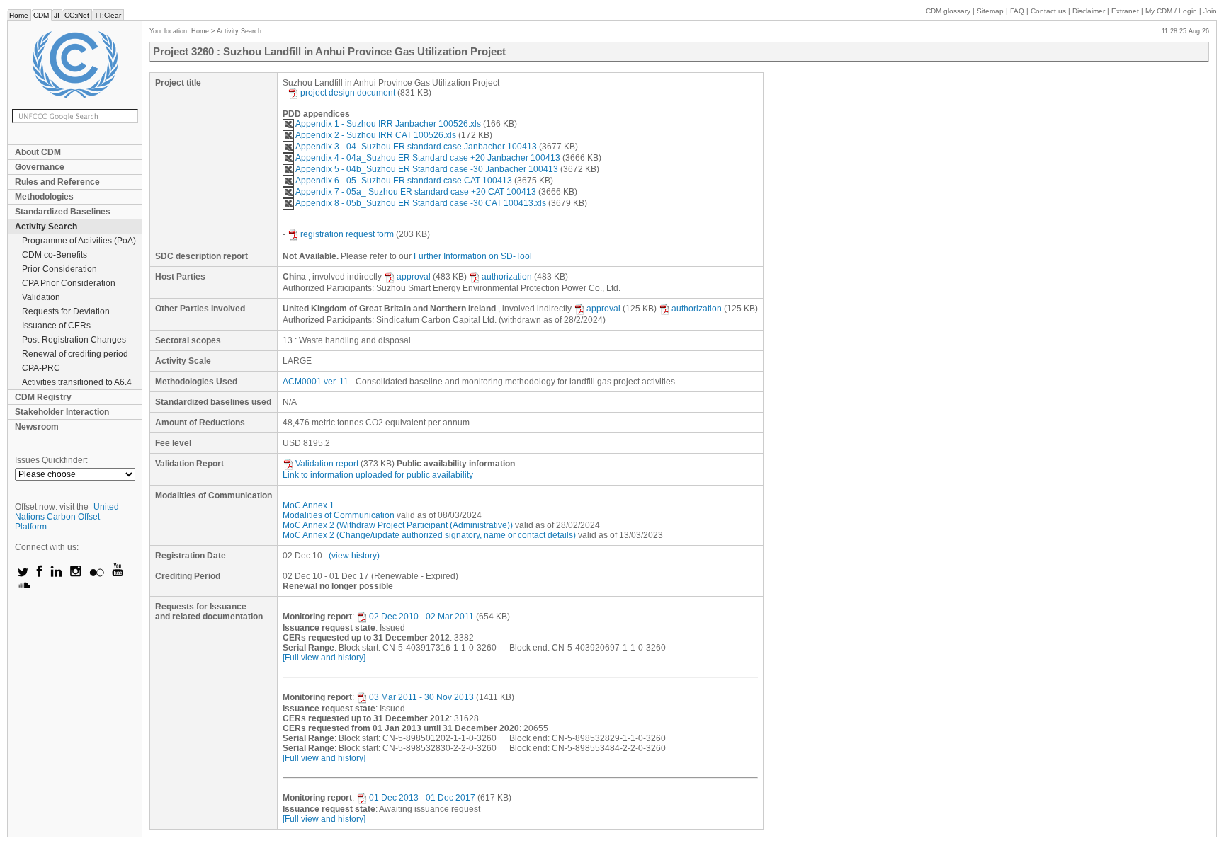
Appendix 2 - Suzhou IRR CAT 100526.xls (375, 135)
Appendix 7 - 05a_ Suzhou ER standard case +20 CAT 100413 (415, 192)
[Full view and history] (324, 658)
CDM (41, 15)
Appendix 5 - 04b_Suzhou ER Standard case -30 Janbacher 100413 (426, 169)
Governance (39, 167)
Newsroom (37, 427)
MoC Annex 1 (308, 505)
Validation (41, 297)
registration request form (347, 234)
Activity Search (46, 226)
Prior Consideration (59, 269)
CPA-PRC (41, 368)
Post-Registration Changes (74, 340)
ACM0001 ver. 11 (315, 381)
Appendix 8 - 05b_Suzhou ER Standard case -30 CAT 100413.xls (420, 203)
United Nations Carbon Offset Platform (67, 517)
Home (18, 15)
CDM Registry (43, 397)
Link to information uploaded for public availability (378, 475)
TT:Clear (107, 15)
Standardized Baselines (62, 212)
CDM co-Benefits (54, 255)
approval (414, 277)
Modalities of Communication (339, 515)
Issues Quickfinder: (51, 460)
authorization (507, 277)
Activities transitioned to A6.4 (77, 382)
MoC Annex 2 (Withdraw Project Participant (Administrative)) (398, 525)
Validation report (326, 464)
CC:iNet (76, 15)
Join (1210, 11)
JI (57, 15)
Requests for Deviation (66, 311)
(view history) (354, 556)
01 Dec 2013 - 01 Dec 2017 (422, 798)
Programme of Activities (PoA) (79, 241)
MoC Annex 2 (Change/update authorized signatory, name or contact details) (429, 535)
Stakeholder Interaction (62, 412)
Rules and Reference (57, 182)
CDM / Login (1172, 11)
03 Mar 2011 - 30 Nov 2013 (421, 697)
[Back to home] (75, 64)
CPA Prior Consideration (68, 283)
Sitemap (990, 11)
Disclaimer (1088, 11)
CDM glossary (948, 11)
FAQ (1017, 11)
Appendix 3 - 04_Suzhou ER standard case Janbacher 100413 (416, 146)
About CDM (38, 152)
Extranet (1125, 11)
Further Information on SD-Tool (473, 256)
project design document (347, 93)
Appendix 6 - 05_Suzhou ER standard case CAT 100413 (403, 180)
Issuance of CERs (56, 326)
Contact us (1048, 11)
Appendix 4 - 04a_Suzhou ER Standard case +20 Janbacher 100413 (427, 158)
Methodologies (44, 197)
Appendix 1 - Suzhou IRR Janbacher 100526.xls (388, 124)
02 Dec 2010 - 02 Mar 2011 (421, 616)
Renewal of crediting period (75, 354)
